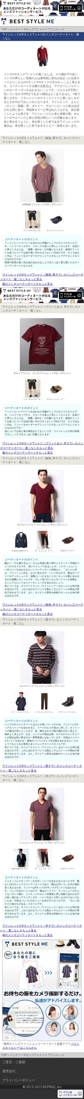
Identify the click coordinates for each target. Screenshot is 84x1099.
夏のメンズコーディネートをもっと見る (27, 284)
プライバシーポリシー (18, 1080)
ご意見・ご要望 (13, 1062)
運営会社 (8, 1071)
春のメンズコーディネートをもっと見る (27, 614)
